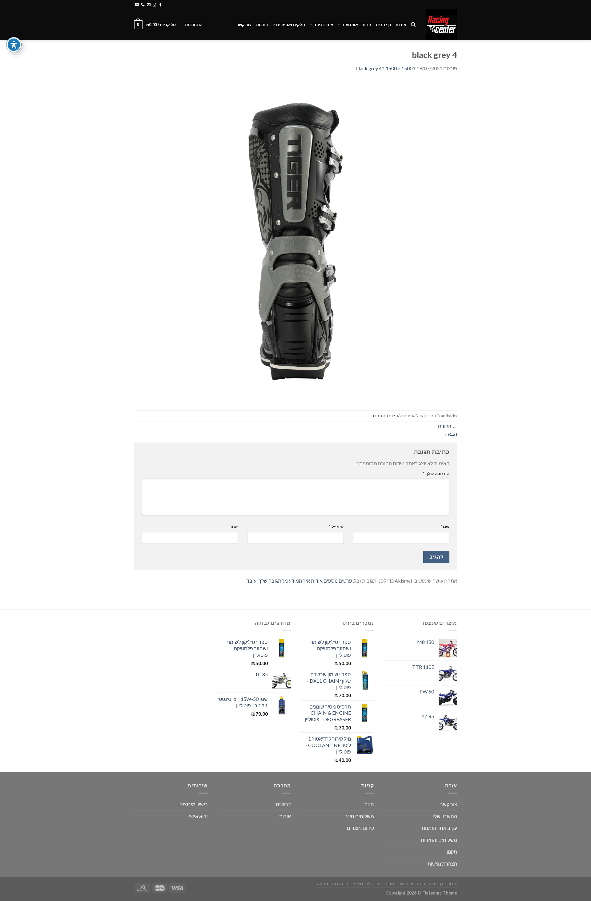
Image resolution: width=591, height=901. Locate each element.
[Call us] (143, 5)
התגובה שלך (436, 473)
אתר (233, 526)
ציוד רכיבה (323, 24)
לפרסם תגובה (383, 415)
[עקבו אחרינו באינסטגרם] (154, 5)
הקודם (447, 426)
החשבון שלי (445, 816)
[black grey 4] (295, 241)
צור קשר (244, 24)
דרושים (283, 804)
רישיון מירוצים (193, 804)
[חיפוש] (413, 24)
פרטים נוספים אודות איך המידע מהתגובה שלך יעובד (299, 581)
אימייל (336, 526)
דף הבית (384, 24)
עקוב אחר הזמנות (439, 828)
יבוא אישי (198, 816)
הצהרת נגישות (442, 864)
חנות (367, 24)
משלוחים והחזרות (207, 4)
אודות (401, 24)
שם (444, 526)
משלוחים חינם (359, 816)
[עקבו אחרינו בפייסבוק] (160, 5)
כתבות (262, 24)
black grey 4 (369, 68)
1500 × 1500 (399, 68)
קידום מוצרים (360, 828)
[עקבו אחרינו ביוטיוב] (137, 5)
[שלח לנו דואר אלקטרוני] (149, 5)
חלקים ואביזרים (290, 24)
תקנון (452, 852)
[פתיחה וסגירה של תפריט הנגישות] (13, 44)
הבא (449, 434)
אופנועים (349, 24)
